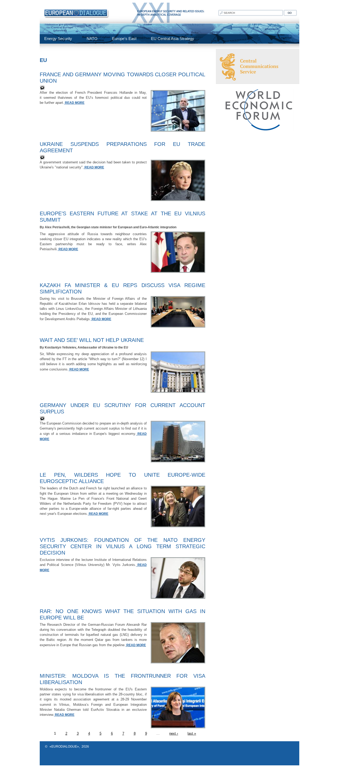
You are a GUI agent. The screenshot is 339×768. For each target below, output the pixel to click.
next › (173, 733)
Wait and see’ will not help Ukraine (92, 340)
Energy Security (58, 38)
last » (192, 733)
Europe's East (124, 38)
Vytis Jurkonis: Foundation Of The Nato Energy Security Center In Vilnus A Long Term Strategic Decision (122, 546)
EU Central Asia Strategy (172, 38)
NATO (92, 38)
